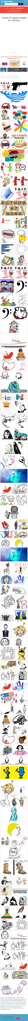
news (8, 76)
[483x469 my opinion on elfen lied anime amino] (21, 500)
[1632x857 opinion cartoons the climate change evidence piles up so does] (18, 375)
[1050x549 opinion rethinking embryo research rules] (13, 513)
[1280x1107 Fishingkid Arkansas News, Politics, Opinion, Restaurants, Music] (8, 300)
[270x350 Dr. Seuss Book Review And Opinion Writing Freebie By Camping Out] (22, 300)
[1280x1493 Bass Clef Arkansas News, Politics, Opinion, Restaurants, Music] (21, 286)
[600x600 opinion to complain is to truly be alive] (20, 568)
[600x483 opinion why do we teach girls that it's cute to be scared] (20, 750)
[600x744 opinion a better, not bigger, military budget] (5, 945)
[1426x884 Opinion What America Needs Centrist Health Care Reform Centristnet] (19, 145)
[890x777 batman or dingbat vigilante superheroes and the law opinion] (5, 975)
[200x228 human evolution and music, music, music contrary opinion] (5, 590)
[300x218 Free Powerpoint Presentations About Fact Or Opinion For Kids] (5, 136)
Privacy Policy (5, 1018)
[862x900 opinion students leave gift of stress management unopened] (19, 630)
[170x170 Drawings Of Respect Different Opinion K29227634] (20, 127)
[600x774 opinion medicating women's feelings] (23, 525)
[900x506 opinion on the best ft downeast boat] (13, 341)
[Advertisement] (14, 37)
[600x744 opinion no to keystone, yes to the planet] (21, 602)
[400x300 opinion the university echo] (20, 891)
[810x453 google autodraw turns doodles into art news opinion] (13, 476)
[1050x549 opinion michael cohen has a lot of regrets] (13, 853)
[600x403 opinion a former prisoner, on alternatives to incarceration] (7, 534)
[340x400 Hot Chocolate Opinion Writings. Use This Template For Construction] (22, 250)
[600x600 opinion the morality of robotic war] (6, 750)
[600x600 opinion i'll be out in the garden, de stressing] (6, 891)
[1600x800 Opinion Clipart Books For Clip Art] (13, 223)
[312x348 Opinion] (7, 286)
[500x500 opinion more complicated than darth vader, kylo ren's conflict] (7, 435)
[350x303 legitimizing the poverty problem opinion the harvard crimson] (20, 709)
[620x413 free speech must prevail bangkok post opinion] (20, 534)
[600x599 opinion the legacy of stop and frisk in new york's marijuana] (7, 616)
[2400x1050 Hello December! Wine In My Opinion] (19, 136)
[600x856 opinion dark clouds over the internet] (22, 421)
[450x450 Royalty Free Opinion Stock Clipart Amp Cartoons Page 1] (20, 181)
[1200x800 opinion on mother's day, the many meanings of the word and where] (8, 740)
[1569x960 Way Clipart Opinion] (13, 208)
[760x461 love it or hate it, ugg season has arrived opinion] (13, 868)
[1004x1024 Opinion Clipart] (7, 236)
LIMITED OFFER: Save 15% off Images (13, 56)
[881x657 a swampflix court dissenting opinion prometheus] (19, 720)
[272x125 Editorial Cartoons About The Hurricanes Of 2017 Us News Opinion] (13, 97)
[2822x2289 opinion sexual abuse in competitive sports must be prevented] (7, 761)
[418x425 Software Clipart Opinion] (6, 194)
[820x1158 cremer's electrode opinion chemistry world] (22, 698)
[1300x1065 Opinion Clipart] (20, 168)
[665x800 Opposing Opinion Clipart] (6, 181)
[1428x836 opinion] (19, 730)
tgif (12, 76)
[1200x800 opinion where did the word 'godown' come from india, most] (8, 366)
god (17, 76)
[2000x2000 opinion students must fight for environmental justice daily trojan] (7, 602)
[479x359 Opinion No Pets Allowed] (5, 106)
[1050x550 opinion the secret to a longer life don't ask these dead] (13, 448)
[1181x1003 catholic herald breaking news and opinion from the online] (21, 881)
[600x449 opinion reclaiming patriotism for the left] (9, 698)
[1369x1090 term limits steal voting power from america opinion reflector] (7, 925)
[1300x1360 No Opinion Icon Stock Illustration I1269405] (5, 145)
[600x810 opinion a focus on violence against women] (13, 901)
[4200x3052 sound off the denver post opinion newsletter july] (18, 801)
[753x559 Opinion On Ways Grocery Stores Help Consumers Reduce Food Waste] (8, 250)
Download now (16, 11)
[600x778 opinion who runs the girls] (21, 653)
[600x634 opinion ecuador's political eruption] (6, 913)
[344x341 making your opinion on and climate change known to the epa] (5, 375)
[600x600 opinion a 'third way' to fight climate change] (20, 615)
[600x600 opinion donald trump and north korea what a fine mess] (5, 841)
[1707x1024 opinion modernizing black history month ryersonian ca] (19, 975)
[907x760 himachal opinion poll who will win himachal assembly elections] (7, 500)
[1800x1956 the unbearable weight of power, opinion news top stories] (6, 407)
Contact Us (12, 1018)
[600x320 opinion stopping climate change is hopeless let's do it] (13, 387)
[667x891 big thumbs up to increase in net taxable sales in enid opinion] (5, 801)
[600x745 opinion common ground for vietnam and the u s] (4, 901)
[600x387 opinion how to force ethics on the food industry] (9, 525)
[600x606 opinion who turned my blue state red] (7, 653)
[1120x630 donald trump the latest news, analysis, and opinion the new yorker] (19, 543)
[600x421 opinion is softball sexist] (8, 965)
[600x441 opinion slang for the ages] (19, 489)
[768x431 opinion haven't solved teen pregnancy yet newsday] (13, 814)
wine (3, 76)
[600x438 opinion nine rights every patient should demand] (20, 580)
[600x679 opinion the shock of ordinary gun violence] (22, 675)
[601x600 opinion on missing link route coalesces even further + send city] (22, 366)
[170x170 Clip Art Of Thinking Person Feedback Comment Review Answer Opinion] (7, 127)
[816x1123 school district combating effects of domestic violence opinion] (22, 462)
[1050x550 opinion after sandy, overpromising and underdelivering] (13, 327)
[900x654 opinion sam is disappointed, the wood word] (7, 881)
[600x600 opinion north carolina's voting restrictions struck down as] (20, 913)
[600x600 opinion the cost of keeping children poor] (20, 355)
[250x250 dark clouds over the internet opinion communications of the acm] (8, 421)
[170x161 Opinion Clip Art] (6, 168)
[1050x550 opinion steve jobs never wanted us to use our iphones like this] (13, 773)
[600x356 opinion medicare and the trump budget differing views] (19, 841)
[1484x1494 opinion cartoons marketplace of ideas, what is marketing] (4, 642)
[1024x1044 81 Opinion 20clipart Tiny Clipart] (5, 115)
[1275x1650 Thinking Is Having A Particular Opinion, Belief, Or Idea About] (21, 236)
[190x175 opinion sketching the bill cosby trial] (20, 407)
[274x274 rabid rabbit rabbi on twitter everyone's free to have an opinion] (5, 730)
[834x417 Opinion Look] (13, 156)
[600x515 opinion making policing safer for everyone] (7, 709)
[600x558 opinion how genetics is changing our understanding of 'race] (8, 462)
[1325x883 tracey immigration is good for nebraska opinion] (19, 590)
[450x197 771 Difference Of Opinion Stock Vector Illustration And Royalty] (19, 106)
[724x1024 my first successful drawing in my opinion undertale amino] (21, 788)
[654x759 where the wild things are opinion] (4, 935)
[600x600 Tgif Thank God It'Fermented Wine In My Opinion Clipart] (5, 87)
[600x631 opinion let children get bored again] (6, 355)
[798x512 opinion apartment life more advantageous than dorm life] (6, 397)
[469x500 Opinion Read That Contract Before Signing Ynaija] (22, 261)
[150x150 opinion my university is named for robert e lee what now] (22, 740)
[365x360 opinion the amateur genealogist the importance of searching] (5, 543)
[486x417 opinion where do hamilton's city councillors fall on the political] (6, 580)
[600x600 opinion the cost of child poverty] (6, 720)
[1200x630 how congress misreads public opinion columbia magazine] (20, 397)
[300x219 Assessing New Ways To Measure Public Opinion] (19, 115)
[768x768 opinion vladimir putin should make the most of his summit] (20, 435)
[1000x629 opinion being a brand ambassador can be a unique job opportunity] (8, 666)
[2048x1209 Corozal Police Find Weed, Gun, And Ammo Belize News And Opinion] (19, 87)
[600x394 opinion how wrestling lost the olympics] (8, 675)
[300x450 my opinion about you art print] (5, 630)
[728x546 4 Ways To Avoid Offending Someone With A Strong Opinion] (8, 261)
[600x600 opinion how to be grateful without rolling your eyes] (7, 568)
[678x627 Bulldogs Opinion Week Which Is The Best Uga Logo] (20, 313)
